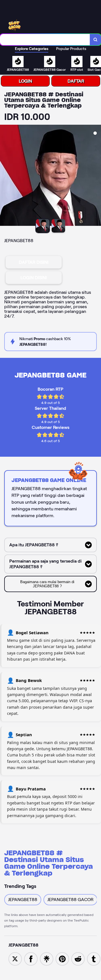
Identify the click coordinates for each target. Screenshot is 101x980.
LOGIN (25, 81)
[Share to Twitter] (15, 958)
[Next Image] (96, 176)
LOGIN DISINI (33, 277)
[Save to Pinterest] (62, 958)
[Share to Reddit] (78, 958)
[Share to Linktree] (46, 958)
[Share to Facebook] (31, 958)
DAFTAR (76, 81)
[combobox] (45, 39)
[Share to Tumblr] (93, 958)
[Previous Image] (4, 176)
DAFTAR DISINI (34, 262)
